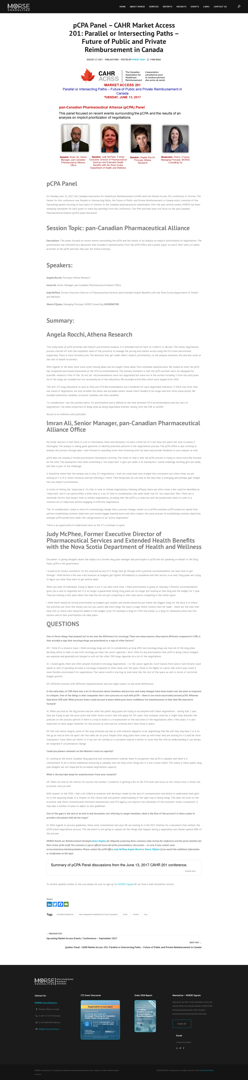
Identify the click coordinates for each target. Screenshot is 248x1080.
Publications (112, 59)
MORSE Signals (126, 884)
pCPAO (136, 914)
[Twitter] (54, 904)
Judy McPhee (120, 849)
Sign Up (182, 1023)
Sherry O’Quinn (152, 849)
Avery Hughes (99, 841)
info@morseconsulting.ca (48, 1029)
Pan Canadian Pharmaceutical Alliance (98, 914)
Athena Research (65, 914)
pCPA (125, 914)
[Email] (66, 904)
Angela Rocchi (134, 849)
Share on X (190, 871)
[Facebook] (60, 904)
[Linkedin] (49, 904)
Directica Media (207, 1070)
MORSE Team (138, 59)
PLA (146, 914)
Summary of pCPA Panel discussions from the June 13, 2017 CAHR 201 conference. (119, 864)
